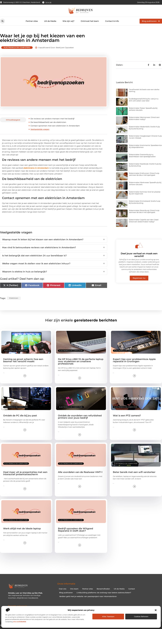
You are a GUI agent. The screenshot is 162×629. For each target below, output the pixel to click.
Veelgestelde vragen (40, 129)
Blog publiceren (66, 593)
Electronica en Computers (17, 47)
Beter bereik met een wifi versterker (134, 472)
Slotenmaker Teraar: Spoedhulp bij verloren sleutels (143, 109)
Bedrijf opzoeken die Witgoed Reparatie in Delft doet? (75, 529)
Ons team (74, 589)
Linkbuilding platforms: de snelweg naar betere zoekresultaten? (104, 593)
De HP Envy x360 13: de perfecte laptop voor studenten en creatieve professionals (80, 361)
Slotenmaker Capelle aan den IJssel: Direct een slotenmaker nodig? (144, 221)
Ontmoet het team (90, 21)
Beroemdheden (103, 589)
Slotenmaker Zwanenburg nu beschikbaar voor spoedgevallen (142, 155)
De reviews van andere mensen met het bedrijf (53, 119)
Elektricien (13, 298)
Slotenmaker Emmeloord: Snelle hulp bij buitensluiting (144, 202)
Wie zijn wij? (68, 21)
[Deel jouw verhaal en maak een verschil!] (139, 245)
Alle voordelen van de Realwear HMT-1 (80, 472)
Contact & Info (112, 21)
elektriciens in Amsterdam (36, 168)
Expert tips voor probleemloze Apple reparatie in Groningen (134, 360)
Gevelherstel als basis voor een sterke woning (144, 90)
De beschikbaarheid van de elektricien (48, 122)
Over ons (62, 589)
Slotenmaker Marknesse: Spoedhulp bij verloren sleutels (145, 183)
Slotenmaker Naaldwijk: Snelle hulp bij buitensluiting (145, 165)
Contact (131, 589)
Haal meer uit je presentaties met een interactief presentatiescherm (25, 473)
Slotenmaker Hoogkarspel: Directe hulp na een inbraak (145, 137)
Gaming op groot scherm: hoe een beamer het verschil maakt (23, 360)
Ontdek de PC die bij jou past (20, 415)
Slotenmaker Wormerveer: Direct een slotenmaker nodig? (144, 118)
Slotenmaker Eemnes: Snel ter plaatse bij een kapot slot (144, 193)
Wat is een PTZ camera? (127, 415)
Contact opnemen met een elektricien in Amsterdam (55, 126)
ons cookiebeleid (19, 622)
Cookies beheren (141, 616)
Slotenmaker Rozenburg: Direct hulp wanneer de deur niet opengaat (144, 211)
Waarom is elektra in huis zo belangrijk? (53, 271)
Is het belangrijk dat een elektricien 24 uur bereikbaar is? (53, 255)
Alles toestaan (108, 616)
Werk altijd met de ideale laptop (22, 528)
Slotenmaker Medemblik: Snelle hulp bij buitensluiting (144, 128)
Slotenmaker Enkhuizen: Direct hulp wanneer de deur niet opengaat (144, 174)
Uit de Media (50, 21)
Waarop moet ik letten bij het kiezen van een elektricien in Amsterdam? (53, 239)
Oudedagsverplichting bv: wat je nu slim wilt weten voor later (143, 100)
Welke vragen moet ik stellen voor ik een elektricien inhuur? (53, 263)
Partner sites (32, 21)
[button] (155, 610)
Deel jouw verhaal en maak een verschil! (139, 255)
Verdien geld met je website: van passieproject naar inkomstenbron (88, 596)
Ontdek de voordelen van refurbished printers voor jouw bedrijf (80, 416)
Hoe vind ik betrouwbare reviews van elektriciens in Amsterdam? (53, 247)
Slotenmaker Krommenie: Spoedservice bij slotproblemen (145, 146)
